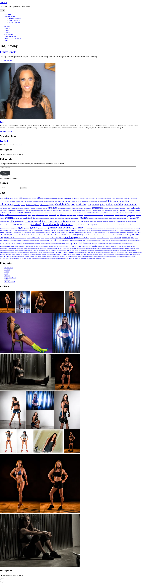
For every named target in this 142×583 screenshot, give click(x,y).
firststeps (121, 218)
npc (72, 242)
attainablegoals (119, 198)
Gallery (7, 26)
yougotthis (83, 258)
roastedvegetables (129, 248)
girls (28, 224)
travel (73, 254)
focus (77, 221)
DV (61, 215)
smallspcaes (57, 250)
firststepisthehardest (114, 218)
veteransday (21, 256)
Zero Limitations (15, 20)
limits (67, 234)
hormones (85, 230)
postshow (101, 246)
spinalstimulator (99, 250)
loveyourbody (133, 234)
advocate (58, 198)
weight (50, 256)
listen (71, 234)
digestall (5, 215)
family (25, 218)
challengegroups (33, 210)
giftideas (25, 224)
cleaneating (123, 210)
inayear (34, 232)
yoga (59, 258)
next (24, 243)
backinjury (127, 198)
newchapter (124, 240)
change (40, 210)
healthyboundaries (114, 228)
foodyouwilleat (88, 221)
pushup (52, 248)
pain (120, 243)
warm (36, 256)
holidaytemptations (47, 230)
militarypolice (126, 238)
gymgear (26, 228)
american (86, 198)
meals (77, 237)
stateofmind (133, 250)
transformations (68, 254)
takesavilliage (71, 252)
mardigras (23, 237)
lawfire (26, 234)
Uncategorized (9, 282)
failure (17, 218)
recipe (89, 248)
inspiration (48, 232)
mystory (83, 240)
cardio (128, 208)
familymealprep (50, 218)
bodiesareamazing (44, 205)
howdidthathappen (100, 230)
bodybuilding (79, 204)
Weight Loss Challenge (12, 38)
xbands (56, 258)
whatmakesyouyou (102, 256)
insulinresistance (69, 232)
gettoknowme (9, 224)
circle (103, 210)
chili (71, 210)
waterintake (45, 256)
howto (107, 230)
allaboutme (76, 198)
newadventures (117, 240)
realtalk (85, 248)
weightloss (56, 256)
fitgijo (22, 221)
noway (67, 243)
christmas (88, 210)
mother (37, 240)
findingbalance (97, 218)
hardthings (89, 228)
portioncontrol (66, 246)
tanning (93, 252)
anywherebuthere (100, 198)
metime (111, 237)
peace (132, 243)
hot (89, 230)
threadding (3, 254)
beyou (99, 201)
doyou (42, 215)
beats (21, 201)
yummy (98, 258)
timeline (27, 254)
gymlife (33, 227)
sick (40, 250)
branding (33, 208)
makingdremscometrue (15, 237)
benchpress (51, 201)
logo (111, 234)
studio (31, 252)
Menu (2, 10)
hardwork (95, 228)
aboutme (34, 198)
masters (42, 237)
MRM (63, 240)
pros (22, 248)
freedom (94, 221)
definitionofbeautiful (114, 212)
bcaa (18, 201)
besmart (79, 201)
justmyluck (89, 232)
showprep (35, 250)
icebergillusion (128, 230)
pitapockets (45, 246)
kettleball (124, 232)
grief (135, 224)
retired (117, 248)
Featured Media (9, 16)
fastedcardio (64, 218)
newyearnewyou (136, 240)
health (108, 228)
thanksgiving (112, 252)
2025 (30, 198)
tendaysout (99, 252)
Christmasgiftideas (96, 210)
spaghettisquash (76, 250)
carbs (117, 208)
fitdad (1, 221)
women (133, 256)
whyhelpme (120, 256)
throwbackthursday (17, 254)
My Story (7, 14)
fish (125, 218)
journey (84, 232)
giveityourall (77, 224)
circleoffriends (108, 210)
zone (104, 258)
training (52, 254)
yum (94, 258)
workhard (16, 258)
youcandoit (70, 258)
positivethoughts (82, 246)
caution (16, 210)
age (72, 198)
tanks (89, 252)
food (81, 221)
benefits (57, 201)
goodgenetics (113, 224)
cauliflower (11, 210)
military (117, 237)
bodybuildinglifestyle (98, 204)
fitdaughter (6, 221)
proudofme (43, 248)
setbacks (30, 250)
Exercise (7, 32)
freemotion (105, 221)
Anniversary (92, 198)
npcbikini (79, 243)
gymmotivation (54, 227)
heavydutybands (4, 230)
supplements (58, 252)
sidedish (43, 250)
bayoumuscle (13, 201)
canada (45, 208)
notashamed (44, 243)
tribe (82, 254)
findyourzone (104, 218)
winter (128, 256)
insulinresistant (78, 232)
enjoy (126, 215)
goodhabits (119, 224)
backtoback (134, 198)
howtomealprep (113, 230)
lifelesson (57, 234)
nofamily (27, 243)
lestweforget (39, 234)
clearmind (137, 210)
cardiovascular (3, 210)
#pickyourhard (4, 198)
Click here (18, 145)
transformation (59, 254)
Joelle (2, 122)
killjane (2, 234)
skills (47, 250)
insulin (63, 232)
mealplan (60, 237)
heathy (138, 228)
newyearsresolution (12, 243)
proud (38, 248)
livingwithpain (104, 234)
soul (71, 250)
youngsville (90, 258)
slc (49, 250)
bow (29, 208)
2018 (17, 198)
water (39, 256)
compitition (40, 212)
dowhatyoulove (36, 215)
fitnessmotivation (58, 221)
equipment (138, 215)
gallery (121, 221)
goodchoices (106, 224)
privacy (129, 246)
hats (99, 228)
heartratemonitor (131, 228)
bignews (103, 201)
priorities (124, 246)
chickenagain (66, 210)
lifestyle (63, 234)
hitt (19, 230)
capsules (106, 208)
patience (128, 243)
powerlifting (107, 246)
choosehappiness (81, 210)
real (78, 248)
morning (24, 240)
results (113, 248)
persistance (21, 246)
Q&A (61, 248)
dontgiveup (27, 215)
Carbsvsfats (122, 208)
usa (1, 256)
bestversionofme (86, 201)
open (117, 243)
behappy (46, 201)
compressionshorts (48, 212)
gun (12, 228)
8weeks (11, 198)
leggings (33, 234)
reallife (81, 248)
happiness (74, 228)
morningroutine (30, 240)
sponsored (106, 250)
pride (120, 246)
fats (69, 218)
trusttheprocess (91, 254)
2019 (26, 198)
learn (29, 234)
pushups (56, 248)
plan (50, 246)
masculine (37, 237)
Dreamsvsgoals (52, 215)
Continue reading (7, 60)
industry (43, 232)
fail (14, 218)
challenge (26, 210)
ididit (137, 230)
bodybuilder (63, 204)
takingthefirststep (79, 252)
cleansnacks (131, 210)
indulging (38, 232)
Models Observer (15, 18)
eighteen (86, 215)
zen (101, 258)
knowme (13, 234)
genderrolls (133, 221)
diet (1, 215)
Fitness (6, 30)
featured (83, 217)
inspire (54, 232)
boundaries (24, 208)
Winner (125, 256)
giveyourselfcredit (87, 224)
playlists (53, 246)
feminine (90, 218)
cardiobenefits (135, 208)
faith (21, 218)
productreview (3, 248)
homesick (61, 230)
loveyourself (4, 238)
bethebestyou (94, 201)
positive (73, 246)
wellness (68, 256)
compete (20, 212)
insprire (58, 232)
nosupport (37, 243)
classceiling (115, 210)
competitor (34, 212)
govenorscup (126, 224)
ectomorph (65, 215)
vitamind (27, 256)
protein (26, 248)
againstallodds (67, 198)
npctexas (101, 243)
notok (63, 243)
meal (48, 237)
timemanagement (34, 254)
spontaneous (123, 250)
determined (133, 212)
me (46, 238)
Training (7, 28)
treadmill (78, 254)
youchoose (77, 258)
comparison (15, 212)
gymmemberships (42, 228)
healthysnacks (123, 228)
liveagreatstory (87, 234)
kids (128, 232)
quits (75, 248)
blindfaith (28, 205)
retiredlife (121, 248)
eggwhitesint (80, 215)
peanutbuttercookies (5, 246)
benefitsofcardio (63, 201)
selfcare (21, 250)
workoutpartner (43, 258)
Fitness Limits (8, 51)
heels (10, 230)
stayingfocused (10, 252)
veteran (15, 256)
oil (115, 243)
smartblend (63, 250)
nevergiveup (106, 240)
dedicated (95, 212)
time (23, 254)
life (47, 234)
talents (85, 252)
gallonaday (127, 221)
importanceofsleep (26, 232)
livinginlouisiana (96, 234)
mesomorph (100, 237)
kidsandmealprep (135, 232)
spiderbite (83, 250)
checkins (55, 210)
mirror (136, 237)
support (65, 252)
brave (37, 208)
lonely (114, 234)
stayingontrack (18, 252)
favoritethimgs (74, 218)
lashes (22, 234)
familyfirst (31, 218)
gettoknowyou (17, 224)
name (92, 240)
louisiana (119, 234)
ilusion (6, 232)
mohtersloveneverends (15, 240)
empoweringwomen (109, 215)
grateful (132, 224)
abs (38, 197)
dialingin (138, 212)
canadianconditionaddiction (76, 208)
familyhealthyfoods (41, 218)
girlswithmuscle (50, 224)
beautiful (26, 201)
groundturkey (3, 228)
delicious (122, 212)
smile (68, 250)
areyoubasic (108, 198)
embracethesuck (92, 215)
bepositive (74, 201)
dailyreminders (77, 212)
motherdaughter (44, 240)
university (117, 254)
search (16, 250)
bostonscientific (16, 208)
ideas (133, 230)
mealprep (69, 237)
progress (18, 248)
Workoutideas (35, 258)
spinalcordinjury (90, 250)
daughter (84, 212)
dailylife (71, 212)
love (124, 234)
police (59, 246)
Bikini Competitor (15, 22)
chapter (44, 210)
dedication (101, 212)
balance (3, 201)
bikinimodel (7, 204)
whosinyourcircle (111, 256)
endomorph (118, 215)
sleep (52, 250)
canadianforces (87, 208)
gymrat (67, 227)
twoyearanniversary (109, 254)
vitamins (32, 256)
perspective (37, 246)
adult (54, 198)
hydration (121, 230)
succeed (35, 252)
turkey (96, 254)
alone (81, 198)
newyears (3, 243)
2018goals (22, 198)
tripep (85, 254)
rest (110, 248)
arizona (113, 198)
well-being (62, 256)
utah (3, 256)
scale (5, 250)
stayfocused (3, 252)
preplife (116, 246)
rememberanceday (104, 248)
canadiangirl (98, 208)
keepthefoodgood (104, 232)
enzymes (130, 215)
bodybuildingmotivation (123, 204)
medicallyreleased (84, 237)
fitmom (29, 221)
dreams (46, 215)
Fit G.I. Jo (3, 3)
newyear (130, 240)
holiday (29, 230)
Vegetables (9, 256)
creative (66, 212)
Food (6, 40)
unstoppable (136, 254)
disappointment (12, 215)
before (30, 201)
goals (94, 224)
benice (69, 201)
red (92, 248)
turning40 (101, 254)
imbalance (10, 232)
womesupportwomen (5, 258)
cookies (62, 212)
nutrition (111, 243)
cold (10, 212)
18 (14, 198)
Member (7, 276)
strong (28, 252)
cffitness (20, 210)
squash (128, 250)
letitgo (44, 234)
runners (2, 250)
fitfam (13, 221)
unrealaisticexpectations (126, 254)
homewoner (67, 230)
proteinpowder (32, 248)
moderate (6, 240)
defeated (106, 212)
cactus (40, 208)
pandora (124, 243)
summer (45, 252)
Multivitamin (68, 240)
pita (41, 246)
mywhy (89, 240)
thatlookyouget (120, 252)
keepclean (97, 232)
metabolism (106, 237)
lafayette (18, 234)
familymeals (58, 218)
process (133, 246)
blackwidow (17, 205)
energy (123, 215)
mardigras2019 (31, 237)
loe (109, 234)
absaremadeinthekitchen (46, 198)
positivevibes (93, 246)
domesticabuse (20, 215)
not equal (59, 243)
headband (102, 228)
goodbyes (99, 224)
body (52, 204)
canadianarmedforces (63, 208)
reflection (96, 248)
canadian (52, 207)
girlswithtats (65, 224)
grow (9, 228)
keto (120, 232)
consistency (57, 212)
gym (20, 227)
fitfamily (18, 221)
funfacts (115, 221)
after (62, 198)
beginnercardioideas (38, 201)
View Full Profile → (7, 132)
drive (58, 215)
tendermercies (105, 252)
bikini (109, 200)
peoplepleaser (14, 246)
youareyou (64, 258)
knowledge (7, 234)
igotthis (2, 232)
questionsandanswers (68, 248)
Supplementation (10, 36)
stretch (24, 252)
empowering (100, 215)
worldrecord (50, 258)
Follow (5, 173)
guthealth (15, 228)
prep (112, 246)
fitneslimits (37, 221)
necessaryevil (97, 240)
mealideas (53, 238)
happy (80, 227)
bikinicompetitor (121, 201)
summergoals (50, 252)
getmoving (3, 224)
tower (48, 254)
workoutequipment (25, 258)
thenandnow (128, 252)
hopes (72, 230)
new (112, 240)
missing (2, 240)
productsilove (11, 248)
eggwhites (73, 215)
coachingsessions (4, 212)
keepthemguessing (114, 232)
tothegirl (44, 254)
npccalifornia (87, 243)
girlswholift (35, 224)
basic (8, 201)
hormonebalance (78, 230)
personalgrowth (29, 246)
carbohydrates (112, 208)
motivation (53, 240)
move (60, 240)
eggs (69, 215)
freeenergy (99, 221)
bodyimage (3, 208)
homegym (55, 230)
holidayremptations (37, 230)
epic (134, 215)
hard (85, 228)
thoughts (139, 252)
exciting (2, 218)
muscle (74, 240)
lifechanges (52, 234)
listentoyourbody (78, 234)
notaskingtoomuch (52, 243)
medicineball (93, 237)
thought (135, 252)
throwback (8, 254)
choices (74, 210)
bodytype (8, 208)
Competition (8, 34)
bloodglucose (35, 205)
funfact (111, 221)
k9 (93, 232)
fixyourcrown (71, 221)
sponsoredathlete (114, 250)
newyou (20, 243)
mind (132, 238)
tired (40, 254)
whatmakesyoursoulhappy (90, 256)
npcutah (106, 243)
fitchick (134, 217)
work (12, 258)
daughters (90, 212)
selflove (26, 250)
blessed (23, 205)
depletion (127, 212)
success (40, 252)
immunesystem (17, 232)
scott (13, 250)
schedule (9, 250)
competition (27, 212)
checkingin (49, 210)
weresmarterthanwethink (76, 256)
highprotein (15, 230)
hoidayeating (23, 230)
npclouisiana (95, 243)
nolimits (32, 243)
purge (48, 248)
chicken (59, 210)
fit (128, 217)
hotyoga (93, 230)
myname (78, 240)
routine (137, 248)
